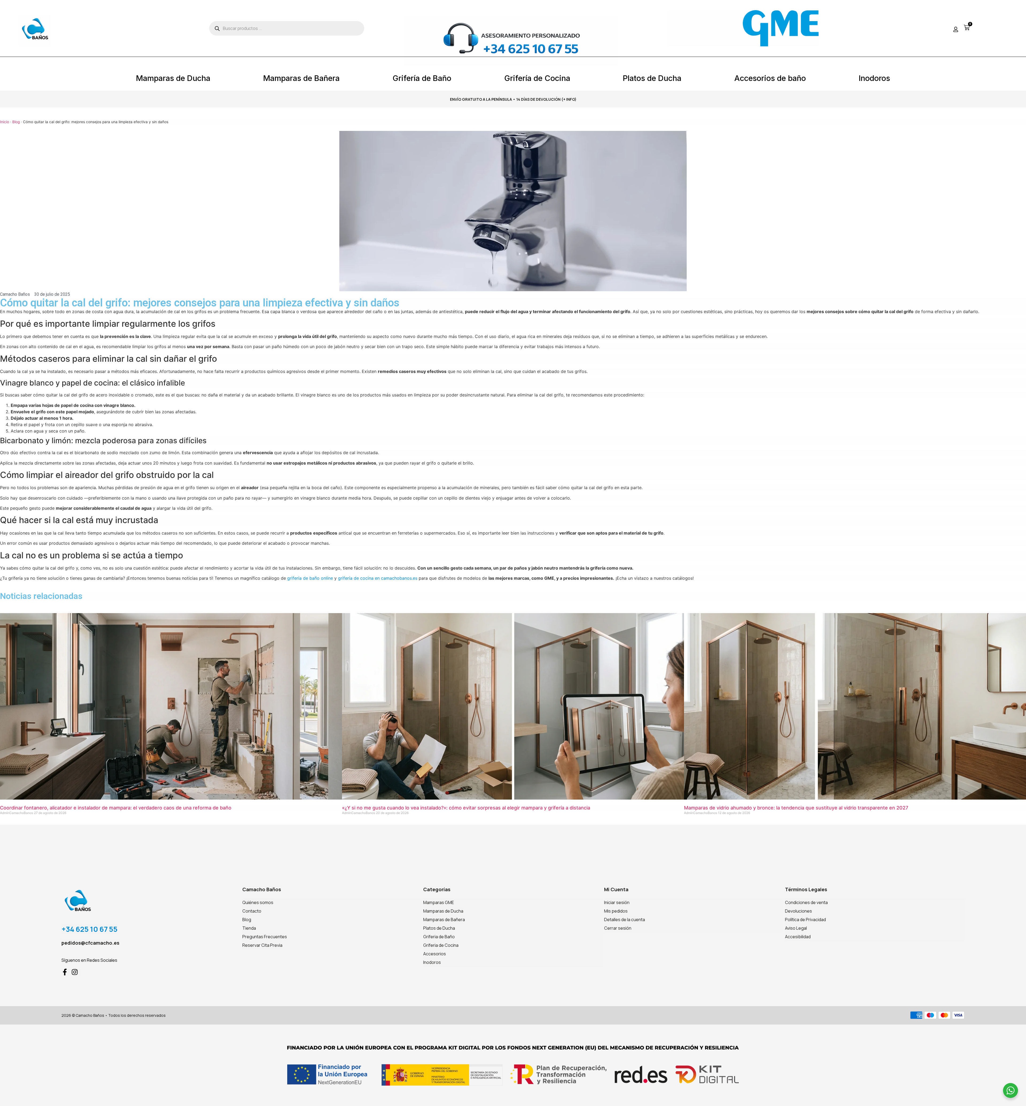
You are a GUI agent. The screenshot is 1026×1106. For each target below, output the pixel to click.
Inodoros (874, 78)
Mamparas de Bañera (301, 78)
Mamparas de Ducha (173, 78)
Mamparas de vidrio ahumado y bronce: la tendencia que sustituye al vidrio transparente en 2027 (796, 808)
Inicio (4, 122)
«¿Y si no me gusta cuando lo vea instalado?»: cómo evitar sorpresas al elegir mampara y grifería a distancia (466, 808)
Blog (16, 122)
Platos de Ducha (652, 78)
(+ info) (568, 99)
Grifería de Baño (421, 78)
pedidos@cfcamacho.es (90, 943)
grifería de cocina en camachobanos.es (377, 578)
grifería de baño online (310, 578)
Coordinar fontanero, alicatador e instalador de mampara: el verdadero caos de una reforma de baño (115, 808)
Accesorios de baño (770, 78)
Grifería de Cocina (537, 78)
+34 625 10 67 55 (89, 929)
